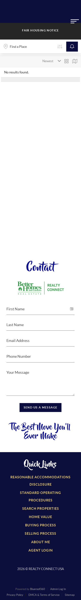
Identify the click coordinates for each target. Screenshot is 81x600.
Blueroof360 (37, 589)
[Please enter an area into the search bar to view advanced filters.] (60, 46)
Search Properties (40, 508)
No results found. (16, 72)
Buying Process (40, 525)
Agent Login (40, 550)
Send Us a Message (41, 407)
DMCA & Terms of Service (44, 594)
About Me (40, 542)
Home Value (40, 517)
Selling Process (40, 533)
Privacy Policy (15, 594)
